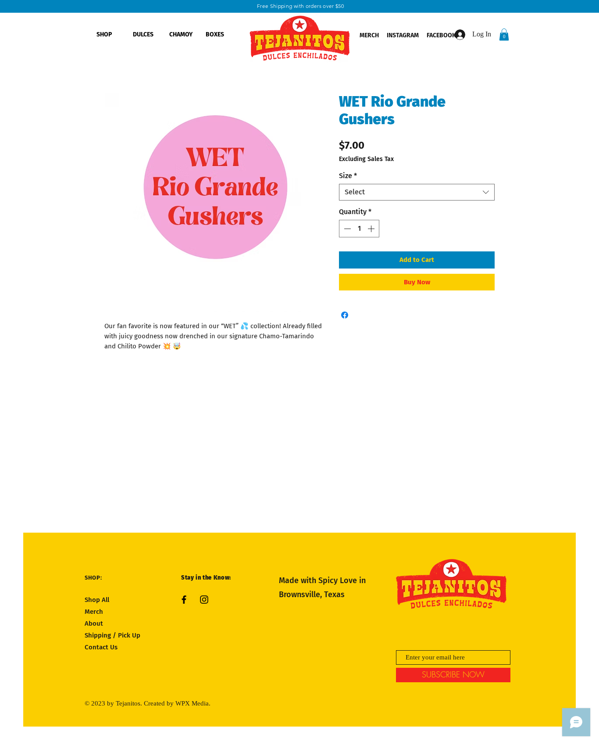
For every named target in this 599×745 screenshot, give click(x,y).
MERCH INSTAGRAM (389, 35)
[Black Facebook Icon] (183, 599)
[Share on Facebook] (344, 315)
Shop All (97, 600)
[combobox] (417, 192)
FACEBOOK (442, 35)
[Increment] (372, 228)
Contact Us (101, 647)
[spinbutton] (359, 228)
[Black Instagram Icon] (204, 599)
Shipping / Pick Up (113, 635)
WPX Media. (192, 703)
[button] (504, 34)
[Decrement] (346, 228)
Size (348, 176)
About (94, 623)
